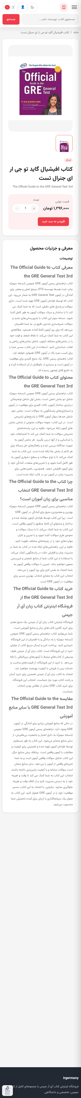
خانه (76, 32)
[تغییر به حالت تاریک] (32, 7)
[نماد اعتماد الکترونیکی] (7, 1090)
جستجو (11, 19)
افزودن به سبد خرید (53, 221)
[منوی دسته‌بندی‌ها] (74, 7)
